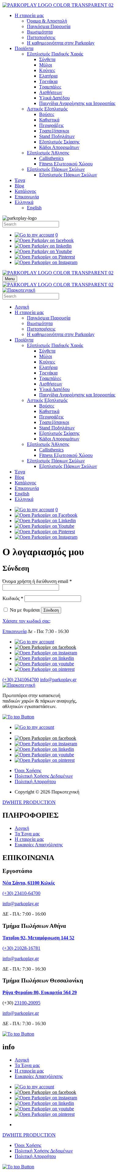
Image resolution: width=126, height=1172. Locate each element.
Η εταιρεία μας (29, 15)
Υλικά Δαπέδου (54, 97)
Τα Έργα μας (27, 833)
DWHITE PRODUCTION (29, 802)
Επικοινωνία (27, 196)
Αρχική (22, 306)
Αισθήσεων (50, 92)
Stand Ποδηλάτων (57, 136)
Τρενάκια (48, 81)
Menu (10, 279)
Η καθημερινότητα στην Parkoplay (60, 42)
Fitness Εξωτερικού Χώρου (66, 163)
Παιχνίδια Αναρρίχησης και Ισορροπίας (77, 103)
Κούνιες (47, 70)
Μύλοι (45, 64)
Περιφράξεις (51, 125)
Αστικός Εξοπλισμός (47, 108)
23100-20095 (27, 1002)
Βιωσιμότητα (40, 31)
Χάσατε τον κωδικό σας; (26, 621)
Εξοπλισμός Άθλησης (48, 152)
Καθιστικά (49, 119)
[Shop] (34, 641)
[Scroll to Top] (18, 716)
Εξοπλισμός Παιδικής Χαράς (55, 53)
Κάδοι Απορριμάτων (59, 147)
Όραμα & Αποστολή (47, 21)
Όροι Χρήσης (28, 770)
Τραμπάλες (50, 86)
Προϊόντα (24, 48)
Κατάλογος (25, 191)
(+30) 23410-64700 (21, 893)
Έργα (20, 180)
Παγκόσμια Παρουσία (48, 26)
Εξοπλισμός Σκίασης (59, 141)
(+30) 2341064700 (20, 679)
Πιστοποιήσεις (41, 37)
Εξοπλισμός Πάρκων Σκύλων (56, 169)
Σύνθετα (47, 59)
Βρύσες (46, 114)
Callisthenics (51, 158)
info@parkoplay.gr (58, 679)
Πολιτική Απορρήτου (35, 781)
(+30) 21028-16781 (21, 948)
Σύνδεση (51, 610)
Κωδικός (12, 598)
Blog (19, 185)
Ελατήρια (48, 75)
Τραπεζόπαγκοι (54, 130)
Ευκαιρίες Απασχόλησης (39, 844)
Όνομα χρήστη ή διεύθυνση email (37, 581)
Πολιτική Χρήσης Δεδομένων (44, 776)
